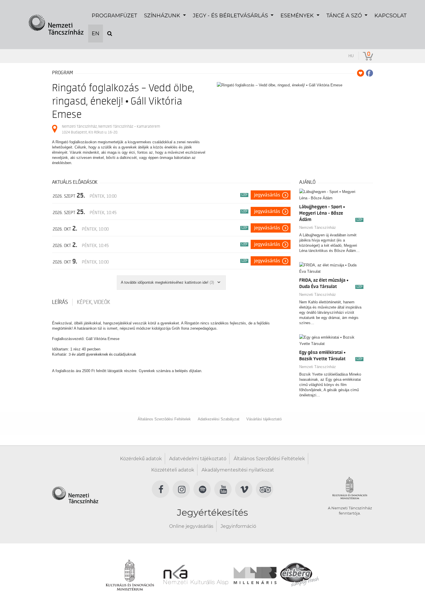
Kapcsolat (390, 15)
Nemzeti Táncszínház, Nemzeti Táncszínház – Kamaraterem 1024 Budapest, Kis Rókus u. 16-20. (111, 129)
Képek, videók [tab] (93, 302)
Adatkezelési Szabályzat (218, 419)
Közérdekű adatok (141, 458)
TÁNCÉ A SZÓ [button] (344, 15)
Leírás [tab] (60, 302)
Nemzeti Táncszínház (317, 227)
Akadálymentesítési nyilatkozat (238, 470)
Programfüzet (114, 15)
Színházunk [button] (163, 15)
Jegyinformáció (238, 526)
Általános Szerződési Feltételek (164, 419)
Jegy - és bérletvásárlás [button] (231, 15)
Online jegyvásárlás (191, 526)
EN (95, 33)
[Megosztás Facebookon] (369, 73)
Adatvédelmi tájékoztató (197, 458)
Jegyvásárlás (267, 195)
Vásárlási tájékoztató (264, 419)
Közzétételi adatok (172, 470)
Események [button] (297, 15)
